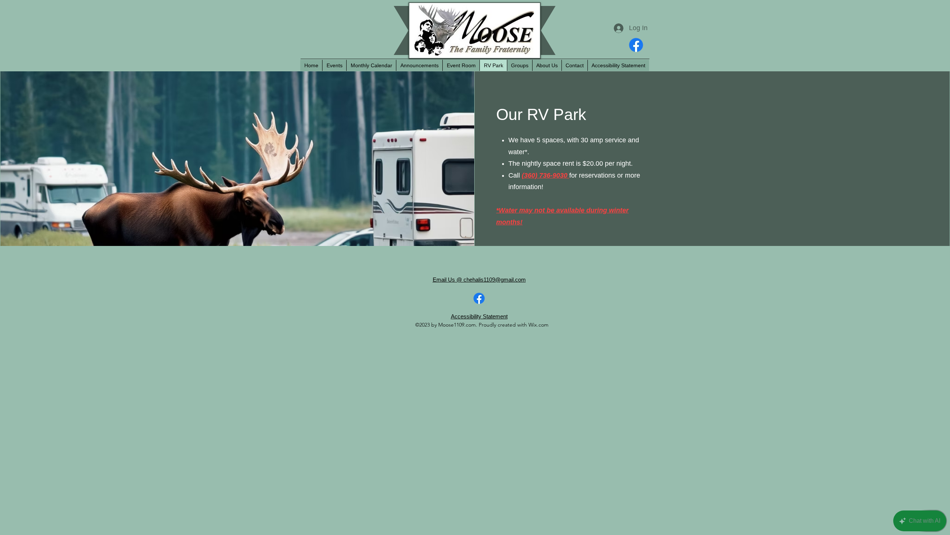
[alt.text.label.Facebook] (636, 45)
